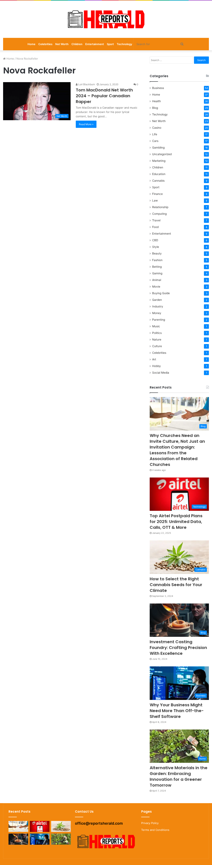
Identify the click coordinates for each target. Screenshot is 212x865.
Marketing (158, 160)
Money (156, 313)
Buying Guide (161, 293)
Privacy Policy (150, 823)
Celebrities (45, 44)
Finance (157, 194)
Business (158, 88)
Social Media (160, 372)
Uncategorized (162, 154)
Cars (155, 141)
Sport (110, 44)
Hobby (156, 366)
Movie (156, 286)
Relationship (160, 207)
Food (155, 227)
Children (76, 44)
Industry (157, 306)
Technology (124, 44)
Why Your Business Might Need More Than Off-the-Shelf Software (177, 710)
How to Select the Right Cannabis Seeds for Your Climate (176, 584)
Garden (157, 299)
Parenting (158, 319)
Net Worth (62, 44)
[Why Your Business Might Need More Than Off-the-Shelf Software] (39, 839)
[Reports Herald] (106, 19)
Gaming (157, 273)
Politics (157, 333)
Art (154, 359)
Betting (157, 266)
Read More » (86, 124)
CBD (155, 240)
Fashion (157, 260)
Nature (156, 339)
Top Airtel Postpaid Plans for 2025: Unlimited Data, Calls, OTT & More (176, 521)
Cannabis (158, 180)
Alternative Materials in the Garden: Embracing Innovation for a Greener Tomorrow (178, 776)
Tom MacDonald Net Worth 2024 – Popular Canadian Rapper (104, 95)
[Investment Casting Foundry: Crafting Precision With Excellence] (18, 839)
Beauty (157, 253)
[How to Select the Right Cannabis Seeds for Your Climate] (61, 826)
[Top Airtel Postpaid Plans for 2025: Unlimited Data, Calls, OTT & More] (39, 826)
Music (156, 326)
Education (158, 174)
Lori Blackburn (86, 84)
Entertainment (94, 44)
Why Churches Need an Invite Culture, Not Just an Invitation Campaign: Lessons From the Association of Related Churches (177, 450)
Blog (155, 107)
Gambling (158, 147)
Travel (156, 220)
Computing (159, 213)
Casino (156, 127)
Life (154, 134)
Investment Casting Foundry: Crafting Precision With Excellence (178, 647)
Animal (156, 280)
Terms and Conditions (155, 829)
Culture (157, 346)
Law (155, 200)
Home (31, 44)
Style (155, 246)
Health (156, 101)
